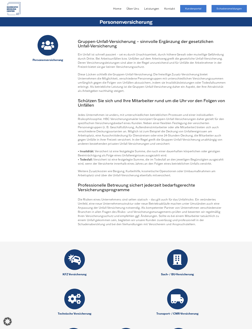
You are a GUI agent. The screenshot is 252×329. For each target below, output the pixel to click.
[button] (7, 321)
